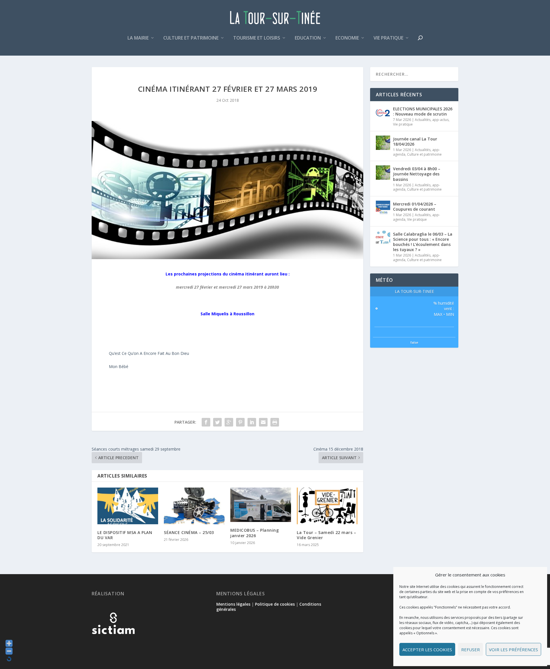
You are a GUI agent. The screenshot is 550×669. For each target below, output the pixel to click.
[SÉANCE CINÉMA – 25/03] (194, 506)
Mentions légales (233, 604)
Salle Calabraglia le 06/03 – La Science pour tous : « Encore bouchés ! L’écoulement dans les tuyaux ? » (422, 242)
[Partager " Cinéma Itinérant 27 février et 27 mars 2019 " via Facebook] (206, 422)
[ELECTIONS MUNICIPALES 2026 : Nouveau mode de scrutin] (383, 112)
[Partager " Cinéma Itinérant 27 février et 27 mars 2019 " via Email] (263, 422)
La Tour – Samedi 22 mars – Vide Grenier (326, 535)
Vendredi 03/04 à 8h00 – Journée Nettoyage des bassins (416, 174)
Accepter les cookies (427, 649)
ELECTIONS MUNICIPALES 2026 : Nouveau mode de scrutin (422, 111)
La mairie (138, 38)
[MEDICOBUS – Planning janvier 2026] (260, 505)
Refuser (470, 649)
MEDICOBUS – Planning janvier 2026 (254, 532)
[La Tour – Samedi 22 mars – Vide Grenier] (327, 506)
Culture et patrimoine (191, 38)
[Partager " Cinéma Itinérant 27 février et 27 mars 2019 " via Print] (274, 422)
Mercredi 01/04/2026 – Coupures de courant (414, 206)
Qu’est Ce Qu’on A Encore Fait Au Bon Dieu (149, 353)
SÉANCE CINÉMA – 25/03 (189, 532)
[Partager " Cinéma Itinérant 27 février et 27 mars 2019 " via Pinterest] (240, 422)
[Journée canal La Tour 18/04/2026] (383, 143)
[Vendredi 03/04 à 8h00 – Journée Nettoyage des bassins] (383, 172)
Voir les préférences (513, 649)
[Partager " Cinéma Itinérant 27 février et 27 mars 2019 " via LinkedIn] (252, 422)
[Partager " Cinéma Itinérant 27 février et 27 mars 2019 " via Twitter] (217, 422)
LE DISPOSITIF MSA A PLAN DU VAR (124, 535)
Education (308, 38)
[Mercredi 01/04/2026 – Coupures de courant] (383, 208)
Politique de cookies (275, 604)
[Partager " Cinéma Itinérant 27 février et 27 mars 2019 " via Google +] (229, 422)
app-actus (440, 119)
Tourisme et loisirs (256, 38)
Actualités (423, 119)
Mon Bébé (118, 366)
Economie (347, 38)
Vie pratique (388, 38)
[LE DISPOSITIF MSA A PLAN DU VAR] (127, 506)
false (414, 342)
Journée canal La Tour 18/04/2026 (415, 141)
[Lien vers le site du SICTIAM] (113, 643)
